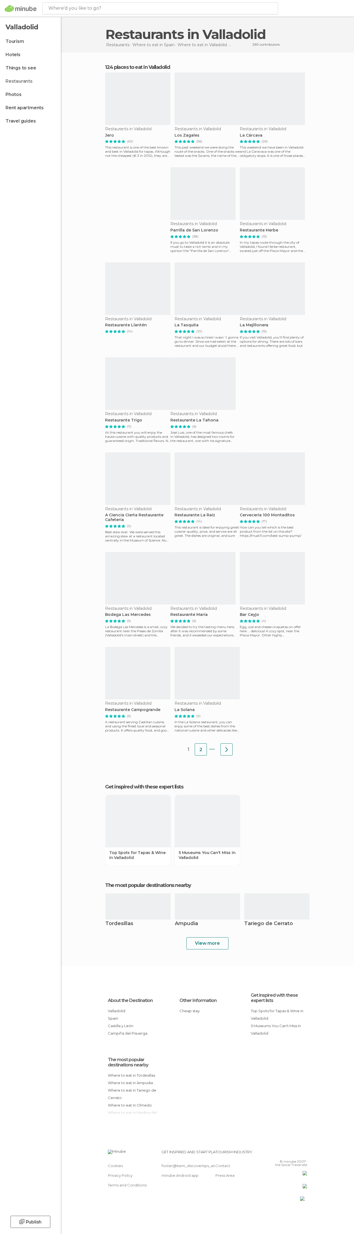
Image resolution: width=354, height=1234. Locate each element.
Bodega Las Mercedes (128, 614)
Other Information (198, 1000)
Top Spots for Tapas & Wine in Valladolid (137, 855)
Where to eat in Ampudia (130, 1083)
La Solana (185, 709)
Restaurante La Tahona (194, 420)
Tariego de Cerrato (268, 923)
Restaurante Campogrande (132, 709)
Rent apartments (25, 107)
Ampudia (186, 923)
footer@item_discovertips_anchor (192, 1165)
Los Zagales (187, 135)
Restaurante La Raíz (195, 515)
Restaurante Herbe (259, 230)
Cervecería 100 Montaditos (267, 515)
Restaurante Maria (189, 614)
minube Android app (180, 1175)
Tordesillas (119, 923)
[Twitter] (289, 1153)
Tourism (15, 41)
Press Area (225, 1175)
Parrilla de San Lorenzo (194, 230)
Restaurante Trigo (123, 420)
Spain (113, 1018)
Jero (109, 135)
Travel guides (21, 121)
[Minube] (21, 8)
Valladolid (116, 1011)
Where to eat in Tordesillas (131, 1075)
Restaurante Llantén (126, 325)
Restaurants (19, 81)
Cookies (115, 1165)
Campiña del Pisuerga (127, 1033)
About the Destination (130, 1000)
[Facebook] (282, 1153)
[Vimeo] (296, 1153)
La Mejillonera (254, 325)
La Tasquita (187, 325)
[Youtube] (303, 1153)
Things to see (21, 68)
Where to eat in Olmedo (130, 1105)
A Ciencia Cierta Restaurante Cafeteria (134, 517)
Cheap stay (189, 1011)
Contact (222, 1165)
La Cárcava (251, 135)
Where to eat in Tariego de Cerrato (132, 1094)
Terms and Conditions (127, 1185)
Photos (14, 94)
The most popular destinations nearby (148, 885)
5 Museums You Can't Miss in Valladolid (207, 855)
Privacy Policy (120, 1175)
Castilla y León (120, 1026)
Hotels (13, 54)
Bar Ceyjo (249, 614)
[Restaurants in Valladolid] (226, 749)
